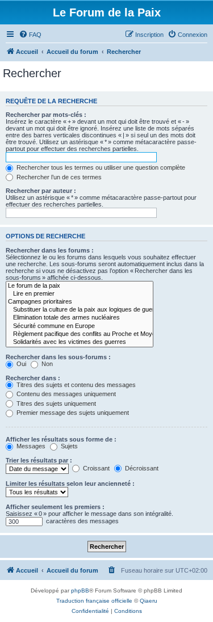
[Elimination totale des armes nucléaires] (79, 318)
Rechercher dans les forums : (50, 250)
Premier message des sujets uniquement (72, 412)
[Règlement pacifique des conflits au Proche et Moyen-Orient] (79, 334)
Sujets (68, 446)
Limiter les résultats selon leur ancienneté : (70, 483)
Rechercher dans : (33, 378)
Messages (30, 446)
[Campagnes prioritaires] (79, 302)
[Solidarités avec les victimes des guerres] (79, 342)
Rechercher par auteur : (41, 190)
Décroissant (140, 468)
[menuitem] (30, 34)
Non (46, 363)
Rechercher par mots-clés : (46, 114)
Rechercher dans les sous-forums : (58, 357)
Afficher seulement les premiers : (55, 506)
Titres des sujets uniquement (55, 403)
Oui (20, 363)
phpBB (80, 590)
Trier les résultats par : (39, 460)
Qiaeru (148, 601)
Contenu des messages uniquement (65, 393)
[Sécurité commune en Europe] (79, 326)
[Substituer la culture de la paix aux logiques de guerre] (79, 310)
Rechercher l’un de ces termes (58, 177)
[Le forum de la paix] (79, 286)
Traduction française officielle (94, 601)
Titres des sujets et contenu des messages (75, 384)
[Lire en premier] (79, 294)
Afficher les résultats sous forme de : (61, 439)
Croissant (95, 468)
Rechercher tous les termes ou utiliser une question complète (100, 167)
